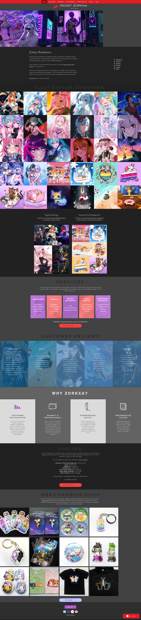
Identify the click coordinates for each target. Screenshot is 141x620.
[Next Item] (138, 28)
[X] (72, 607)
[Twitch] (68, 607)
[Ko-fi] (64, 607)
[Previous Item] (3, 28)
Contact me (32, 78)
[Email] (76, 607)
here (80, 456)
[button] (60, 2)
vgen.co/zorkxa (83, 460)
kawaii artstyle (45, 500)
